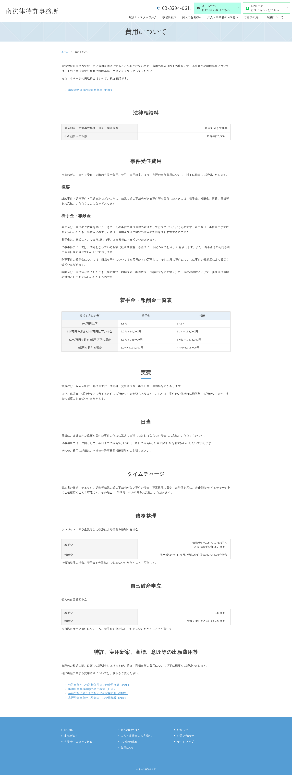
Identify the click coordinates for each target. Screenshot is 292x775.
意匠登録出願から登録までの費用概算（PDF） (98, 697)
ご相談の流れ (252, 17)
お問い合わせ (185, 735)
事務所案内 (169, 17)
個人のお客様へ (192, 17)
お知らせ (182, 729)
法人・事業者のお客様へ (223, 17)
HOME (68, 729)
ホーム (65, 52)
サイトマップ (185, 741)
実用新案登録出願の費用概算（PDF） (92, 689)
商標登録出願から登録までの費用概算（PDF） (98, 693)
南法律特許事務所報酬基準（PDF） (91, 90)
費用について (275, 17)
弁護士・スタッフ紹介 (143, 17)
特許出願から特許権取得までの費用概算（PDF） (99, 684)
